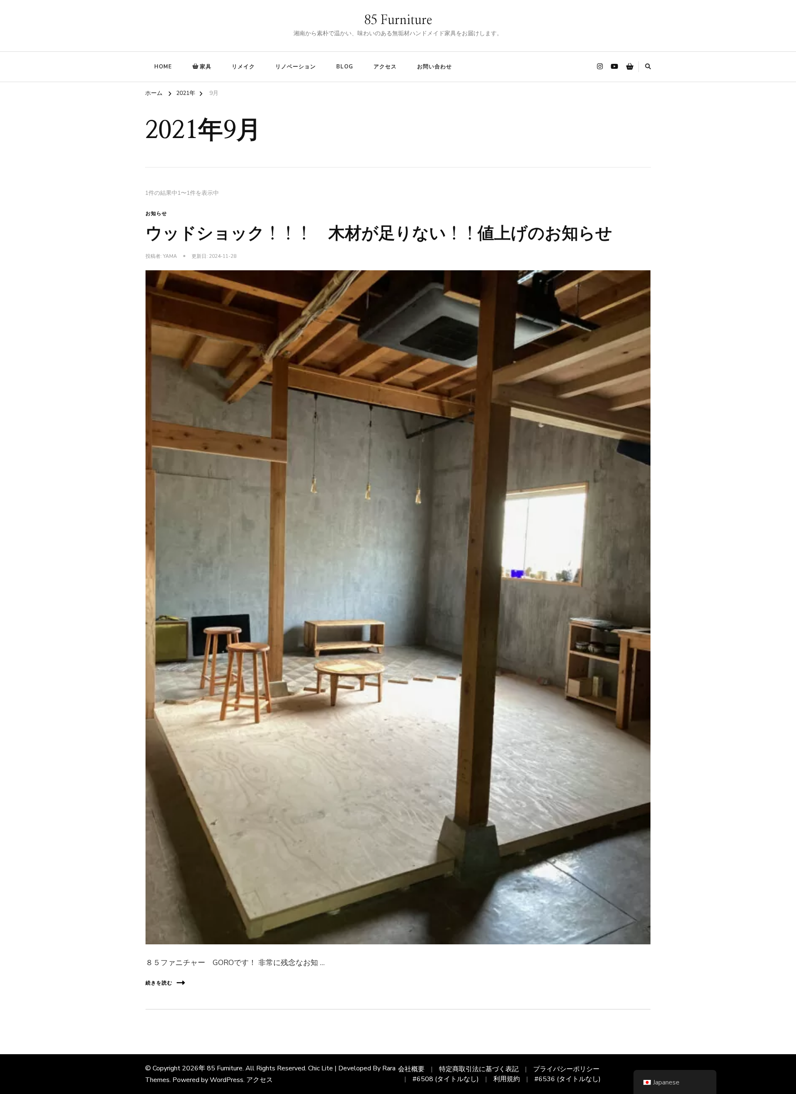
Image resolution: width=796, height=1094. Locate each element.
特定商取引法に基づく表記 (479, 1069)
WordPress (226, 1079)
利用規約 (506, 1079)
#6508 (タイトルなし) (446, 1079)
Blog (344, 66)
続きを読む (159, 983)
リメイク (243, 66)
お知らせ (156, 213)
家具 (205, 66)
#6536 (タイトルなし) (567, 1079)
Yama (170, 256)
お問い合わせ (434, 66)
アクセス (385, 66)
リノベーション (295, 66)
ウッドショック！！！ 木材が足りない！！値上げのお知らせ (379, 234)
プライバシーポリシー (566, 1069)
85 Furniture (398, 20)
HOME (163, 66)
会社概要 (411, 1069)
